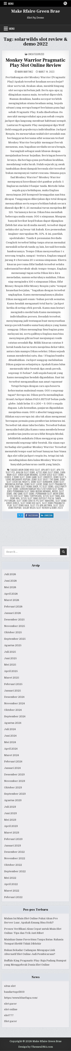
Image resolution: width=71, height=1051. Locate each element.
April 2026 (11, 593)
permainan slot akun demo (50, 493)
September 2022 (15, 871)
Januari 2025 (12, 690)
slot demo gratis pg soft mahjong (35, 500)
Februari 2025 (13, 684)
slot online (10, 1009)
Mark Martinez (25, 71)
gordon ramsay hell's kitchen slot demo (41, 488)
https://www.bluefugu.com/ (21, 997)
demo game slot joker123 (39, 477)
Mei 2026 (10, 587)
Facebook (33, 515)
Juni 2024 (10, 735)
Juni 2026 (10, 580)
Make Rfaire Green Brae (35, 11)
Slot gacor (10, 1021)
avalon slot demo (25, 472)
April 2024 (11, 748)
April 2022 (11, 884)
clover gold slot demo (51, 474)
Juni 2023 (10, 813)
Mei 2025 (10, 664)
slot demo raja (21, 505)
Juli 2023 (10, 806)
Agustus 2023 (12, 800)
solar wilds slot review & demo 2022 (43, 507)
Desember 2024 (14, 696)
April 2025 (11, 671)
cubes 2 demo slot (15, 477)
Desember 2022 (14, 851)
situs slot (10, 985)
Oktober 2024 (13, 709)
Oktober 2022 (13, 864)
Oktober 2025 (13, 632)
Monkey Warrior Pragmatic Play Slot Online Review (35, 62)
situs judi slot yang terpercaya (24, 496)
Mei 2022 (10, 877)
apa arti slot (48, 469)
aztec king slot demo (47, 472)
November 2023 (14, 780)
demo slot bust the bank (45, 479)
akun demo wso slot (29, 469)
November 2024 (14, 703)
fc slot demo (46, 486)
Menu (11, 4)
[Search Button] (65, 3)
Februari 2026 (13, 606)
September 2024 (14, 716)
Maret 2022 (11, 890)
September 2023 (15, 793)
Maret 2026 (11, 600)
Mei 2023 (10, 819)
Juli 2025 (10, 651)
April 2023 (11, 826)
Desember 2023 (14, 774)
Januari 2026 (12, 613)
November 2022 (14, 858)
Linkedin (48, 515)
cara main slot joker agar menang (36, 473)
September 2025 (15, 638)
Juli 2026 (10, 574)
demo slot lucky (33, 484)
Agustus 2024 (12, 722)
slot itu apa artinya (41, 505)
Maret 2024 (11, 755)
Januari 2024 (12, 767)
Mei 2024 (10, 742)
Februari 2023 (13, 839)
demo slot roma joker (26, 486)
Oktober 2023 (13, 787)
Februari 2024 (13, 761)
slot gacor (10, 1003)
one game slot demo (23, 493)
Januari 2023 (12, 845)
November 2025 (14, 626)
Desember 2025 (14, 619)
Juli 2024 (10, 729)
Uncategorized (36, 54)
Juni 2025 (10, 658)
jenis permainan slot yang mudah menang (29, 491)
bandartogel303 (14, 991)
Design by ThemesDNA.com (35, 1046)
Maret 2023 (11, 832)
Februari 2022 (13, 897)
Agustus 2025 (12, 645)
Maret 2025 (11, 677)
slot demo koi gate (31, 503)
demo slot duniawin (41, 481)
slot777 (9, 1015)
